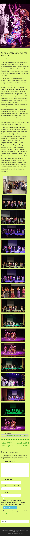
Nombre (8, 480)
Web (6, 492)
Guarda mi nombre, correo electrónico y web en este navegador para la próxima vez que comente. (13, 502)
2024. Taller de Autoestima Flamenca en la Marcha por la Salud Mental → (22, 444)
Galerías (13, 58)
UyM (22, 533)
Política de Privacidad (19, 530)
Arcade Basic (10, 533)
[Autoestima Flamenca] (15, 23)
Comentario (9, 462)
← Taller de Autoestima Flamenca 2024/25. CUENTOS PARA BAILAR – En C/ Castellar (7, 444)
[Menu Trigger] (28, 2)
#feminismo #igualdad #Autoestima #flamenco (15, 435)
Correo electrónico (12, 486)
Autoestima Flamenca (7, 530)
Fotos (16, 58)
